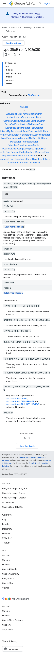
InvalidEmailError (24, 131)
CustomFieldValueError (31, 124)
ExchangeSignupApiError (17, 127)
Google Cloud (8, 578)
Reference (10, 31)
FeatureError (37, 127)
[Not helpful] (24, 37)
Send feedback (13, 43)
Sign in (47, 3)
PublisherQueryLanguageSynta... (18, 148)
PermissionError (30, 141)
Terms (5, 641)
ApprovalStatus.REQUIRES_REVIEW (22, 404)
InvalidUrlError (41, 131)
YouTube (6, 543)
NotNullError (31, 138)
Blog (4, 519)
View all (5, 588)
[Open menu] (4, 3)
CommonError (34, 117)
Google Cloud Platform (12, 620)
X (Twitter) (7, 538)
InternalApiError (8, 131)
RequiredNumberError (13, 155)
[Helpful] (20, 37)
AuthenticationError (32, 114)
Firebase (6, 564)
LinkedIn (6, 533)
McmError (6, 138)
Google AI (6, 625)
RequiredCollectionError (23, 152)
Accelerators (8, 502)
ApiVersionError (14, 114)
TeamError (13, 162)
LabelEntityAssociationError (36, 134)
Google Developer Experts (14, 498)
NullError (42, 138)
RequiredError (42, 152)
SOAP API (40, 28)
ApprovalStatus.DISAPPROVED (20, 401)
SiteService (33, 95)
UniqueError (34, 162)
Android (6, 555)
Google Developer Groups (13, 493)
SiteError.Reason (13, 293)
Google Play (7, 583)
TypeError (23, 162)
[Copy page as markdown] (14, 54)
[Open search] (40, 3)
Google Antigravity (10, 574)
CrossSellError (12, 124)
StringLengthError (41, 159)
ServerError (30, 155)
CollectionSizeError (17, 117)
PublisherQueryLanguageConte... (24, 145)
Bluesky (5, 524)
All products (7, 629)
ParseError (15, 141)
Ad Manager (31, 4)
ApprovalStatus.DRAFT (16, 398)
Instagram (7, 529)
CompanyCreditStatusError (16, 120)
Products (15, 28)
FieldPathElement (13, 226)
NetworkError (18, 138)
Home (4, 28)
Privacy (14, 641)
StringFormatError (23, 159)
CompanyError (38, 120)
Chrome (6, 560)
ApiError (24, 107)
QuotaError (40, 148)
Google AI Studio (9, 569)
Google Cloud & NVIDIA (12, 507)
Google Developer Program (14, 488)
